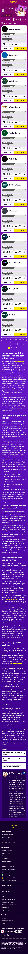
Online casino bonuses (7, 834)
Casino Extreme (14, 29)
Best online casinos (6, 888)
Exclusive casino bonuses (8, 840)
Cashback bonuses (6, 861)
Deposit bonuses (6, 853)
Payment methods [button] (9, 44)
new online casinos (11, 599)
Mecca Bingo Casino (16, 263)
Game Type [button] (21, 44)
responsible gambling (16, 663)
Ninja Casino (13, 211)
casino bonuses (19, 361)
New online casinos (6, 891)
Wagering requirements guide (9, 904)
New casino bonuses (7, 837)
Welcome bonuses (6, 856)
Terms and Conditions (7, 920)
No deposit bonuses (7, 850)
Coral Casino (14, 55)
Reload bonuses (6, 858)
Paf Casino (13, 315)
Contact (4, 923)
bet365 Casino (14, 81)
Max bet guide (5, 907)
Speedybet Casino (15, 289)
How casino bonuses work (8, 899)
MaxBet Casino (14, 133)
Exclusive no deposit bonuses (11, 878)
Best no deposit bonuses (10, 872)
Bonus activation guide (7, 902)
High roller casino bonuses (8, 842)
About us (4, 918)
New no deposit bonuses (10, 875)
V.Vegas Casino (14, 107)
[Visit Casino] (5, 29)
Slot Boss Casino (15, 185)
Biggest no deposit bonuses (9, 880)
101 (16, 348)
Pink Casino (13, 159)
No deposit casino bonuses (8, 869)
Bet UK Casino (14, 237)
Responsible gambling (7, 910)
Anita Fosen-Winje (15, 774)
